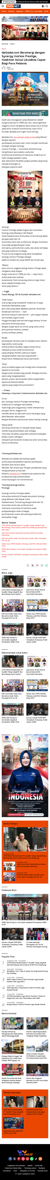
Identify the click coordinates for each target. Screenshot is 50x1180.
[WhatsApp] (32, 1159)
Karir (15, 1171)
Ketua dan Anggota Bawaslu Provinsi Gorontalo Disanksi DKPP (37, 1080)
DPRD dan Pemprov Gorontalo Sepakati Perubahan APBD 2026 (24, 550)
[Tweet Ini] (32, 565)
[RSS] (40, 1159)
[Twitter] (14, 1159)
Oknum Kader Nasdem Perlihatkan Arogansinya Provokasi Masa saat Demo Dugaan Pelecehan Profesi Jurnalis (37, 1056)
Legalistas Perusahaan (16, 1165)
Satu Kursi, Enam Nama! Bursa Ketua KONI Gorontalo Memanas (22, 534)
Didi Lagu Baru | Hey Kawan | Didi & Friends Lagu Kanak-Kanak (26, 989)
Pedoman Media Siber (13, 1168)
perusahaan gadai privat (24, 137)
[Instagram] (23, 1159)
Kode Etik (38, 1165)
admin (9, 67)
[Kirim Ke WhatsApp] (46, 565)
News (4, 49)
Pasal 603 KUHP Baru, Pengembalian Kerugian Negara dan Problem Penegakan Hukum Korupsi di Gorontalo (35, 1112)
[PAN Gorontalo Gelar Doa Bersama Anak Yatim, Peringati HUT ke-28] (13, 605)
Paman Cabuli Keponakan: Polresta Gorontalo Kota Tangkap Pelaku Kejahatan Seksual (36, 1034)
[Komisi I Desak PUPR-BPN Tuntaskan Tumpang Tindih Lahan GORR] (37, 629)
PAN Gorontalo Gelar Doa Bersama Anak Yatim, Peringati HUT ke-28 (24, 539)
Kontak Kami (43, 1171)
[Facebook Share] (28, 565)
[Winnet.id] (13, 6)
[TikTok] (36, 1159)
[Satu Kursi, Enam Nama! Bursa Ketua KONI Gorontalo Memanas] (37, 581)
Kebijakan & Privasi (27, 1171)
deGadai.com (15, 473)
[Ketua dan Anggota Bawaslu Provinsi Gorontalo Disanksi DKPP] (37, 1070)
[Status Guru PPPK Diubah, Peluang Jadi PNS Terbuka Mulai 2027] (37, 605)
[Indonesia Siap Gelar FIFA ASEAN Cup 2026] (13, 1123)
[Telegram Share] (42, 565)
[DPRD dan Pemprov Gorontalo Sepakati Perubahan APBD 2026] (13, 629)
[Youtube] (27, 1159)
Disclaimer (7, 1171)
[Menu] (3, 6)
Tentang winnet (30, 1168)
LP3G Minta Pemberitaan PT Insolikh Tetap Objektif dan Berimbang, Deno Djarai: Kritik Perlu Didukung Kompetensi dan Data (24, 527)
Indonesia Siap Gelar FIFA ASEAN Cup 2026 (13, 1132)
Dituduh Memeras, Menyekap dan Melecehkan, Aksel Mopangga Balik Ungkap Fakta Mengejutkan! (12, 1034)
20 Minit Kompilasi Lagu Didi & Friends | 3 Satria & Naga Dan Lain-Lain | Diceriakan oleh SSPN (26, 997)
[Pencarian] (47, 6)
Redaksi (42, 1168)
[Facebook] (10, 1159)
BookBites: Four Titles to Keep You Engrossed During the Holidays (27, 972)
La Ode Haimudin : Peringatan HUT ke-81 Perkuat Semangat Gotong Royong (36, 944)
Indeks (30, 1165)
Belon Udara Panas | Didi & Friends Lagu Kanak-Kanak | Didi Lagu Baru (25, 980)
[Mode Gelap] (43, 6)
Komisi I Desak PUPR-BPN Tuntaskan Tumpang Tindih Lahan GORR (25, 556)
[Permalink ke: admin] (3, 68)
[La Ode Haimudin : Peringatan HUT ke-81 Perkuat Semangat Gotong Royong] (37, 934)
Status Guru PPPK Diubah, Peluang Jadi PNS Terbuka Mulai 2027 (24, 545)
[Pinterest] (19, 1159)
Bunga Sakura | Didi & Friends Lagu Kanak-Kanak (26, 1004)
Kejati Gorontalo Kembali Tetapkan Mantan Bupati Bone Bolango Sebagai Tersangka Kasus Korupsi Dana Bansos (12, 1080)
